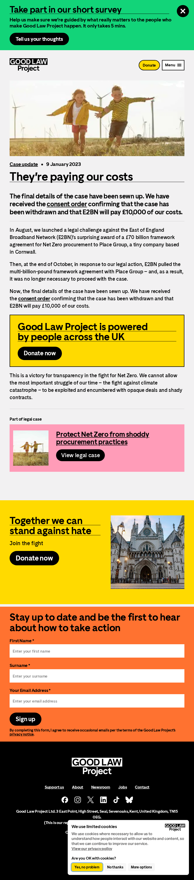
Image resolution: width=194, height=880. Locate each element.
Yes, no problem (87, 867)
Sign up (25, 719)
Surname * (20, 665)
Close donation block (182, 11)
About (77, 787)
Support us (54, 787)
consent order (67, 204)
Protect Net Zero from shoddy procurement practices (97, 448)
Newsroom (100, 787)
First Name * (22, 640)
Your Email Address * (30, 690)
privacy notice (22, 734)
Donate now (40, 353)
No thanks (115, 867)
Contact (142, 787)
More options (141, 867)
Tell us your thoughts (39, 39)
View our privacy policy (91, 848)
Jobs (122, 787)
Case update (24, 164)
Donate (149, 65)
